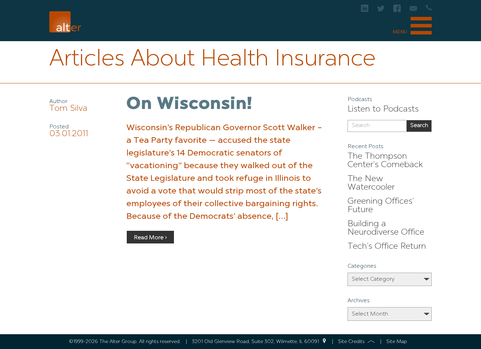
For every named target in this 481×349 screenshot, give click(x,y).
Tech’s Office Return (387, 246)
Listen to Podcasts (383, 109)
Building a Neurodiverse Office (386, 228)
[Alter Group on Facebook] (397, 10)
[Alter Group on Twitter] (381, 10)
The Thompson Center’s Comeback (385, 160)
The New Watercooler (371, 183)
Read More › (150, 238)
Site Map (396, 341)
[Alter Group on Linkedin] (364, 10)
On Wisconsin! (189, 104)
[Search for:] (377, 126)
